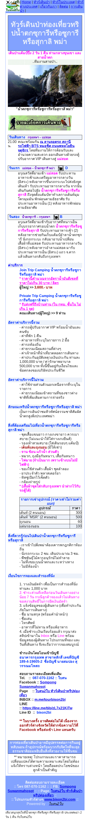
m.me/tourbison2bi (50, 699)
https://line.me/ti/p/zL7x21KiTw (47, 708)
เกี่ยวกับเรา (48, 6)
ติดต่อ (63, 6)
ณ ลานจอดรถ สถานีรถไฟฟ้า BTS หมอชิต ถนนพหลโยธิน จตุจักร (46, 146)
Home (26, 2)
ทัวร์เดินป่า (42, 2)
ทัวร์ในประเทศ (63, 2)
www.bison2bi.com (59, 799)
